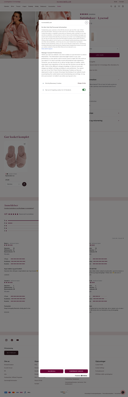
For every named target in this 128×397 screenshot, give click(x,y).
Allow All (52, 371)
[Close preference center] (86, 22)
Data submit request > (47, 49)
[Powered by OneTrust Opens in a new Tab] (81, 376)
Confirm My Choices (76, 371)
